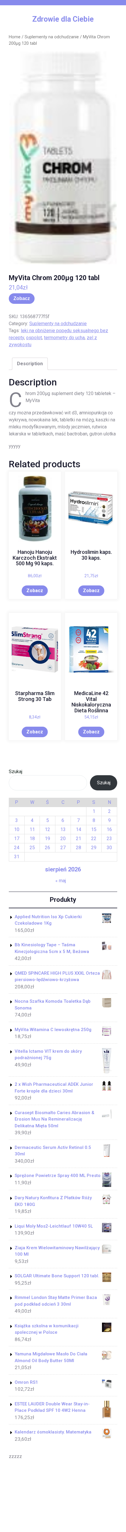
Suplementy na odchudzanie (52, 36)
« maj (60, 880)
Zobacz (21, 298)
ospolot (34, 337)
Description (30, 363)
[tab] (30, 364)
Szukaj (15, 771)
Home (15, 36)
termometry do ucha (64, 337)
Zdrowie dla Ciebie (63, 19)
